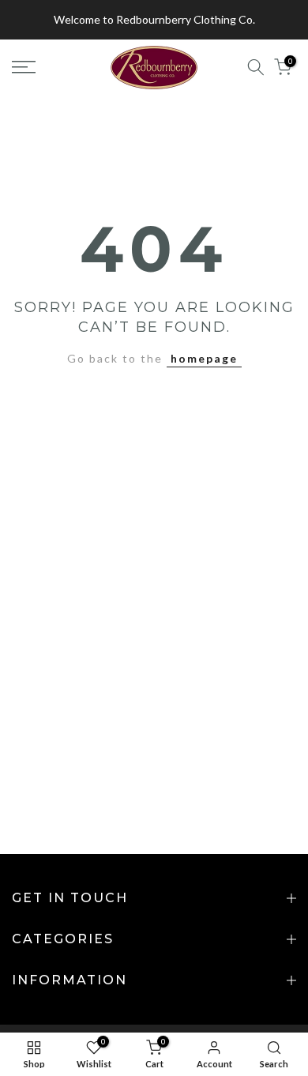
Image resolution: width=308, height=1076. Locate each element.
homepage (204, 358)
